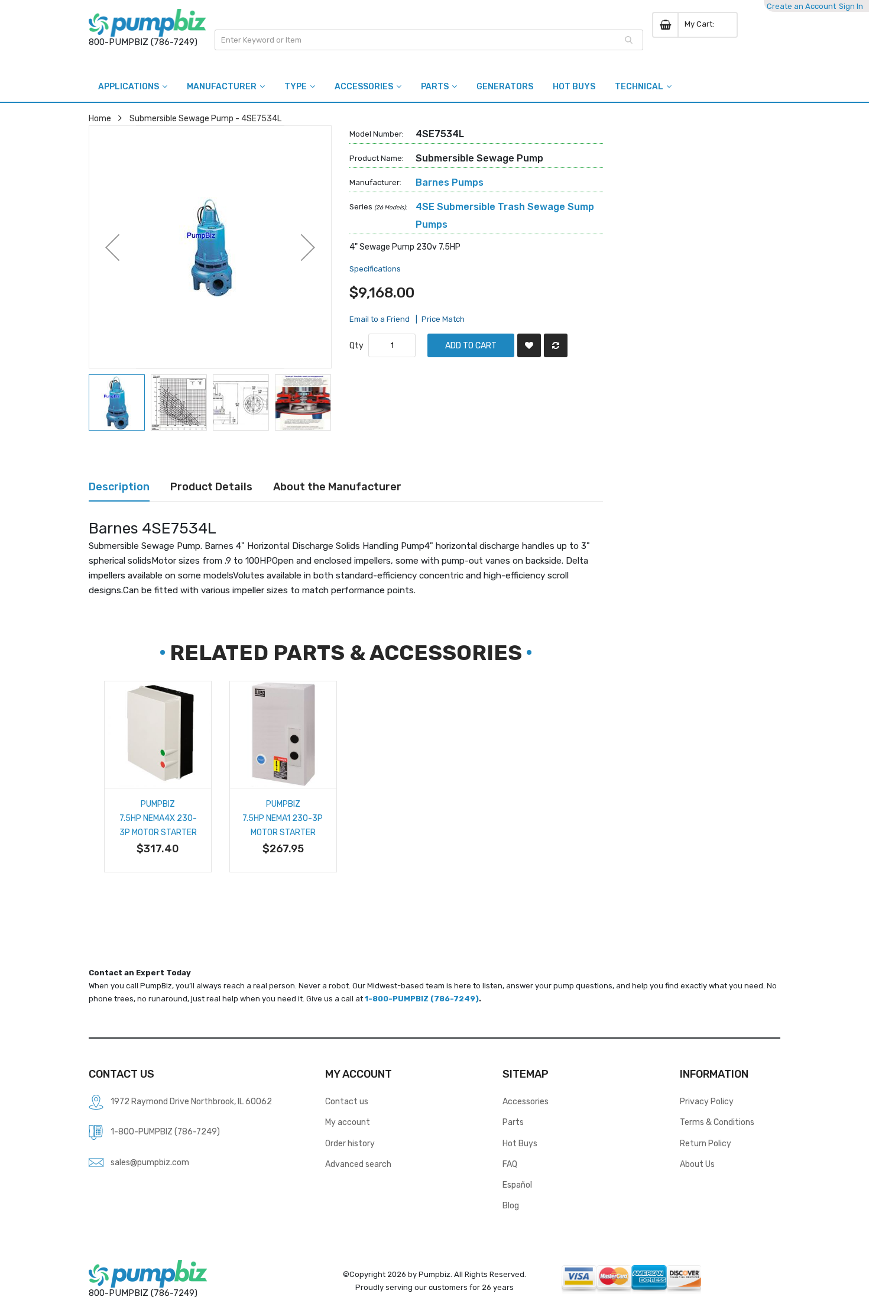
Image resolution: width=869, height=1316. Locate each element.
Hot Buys (519, 1143)
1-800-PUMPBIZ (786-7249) (422, 998)
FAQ (509, 1164)
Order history (350, 1143)
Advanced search (358, 1164)
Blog (510, 1205)
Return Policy (705, 1143)
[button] (112, 246)
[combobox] (429, 40)
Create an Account (801, 6)
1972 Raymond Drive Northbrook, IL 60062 (191, 1101)
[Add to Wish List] (529, 345)
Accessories (525, 1101)
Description (119, 486)
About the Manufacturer (337, 486)
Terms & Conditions (717, 1122)
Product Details (211, 486)
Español (517, 1184)
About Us (697, 1164)
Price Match (443, 319)
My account (347, 1122)
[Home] (147, 23)
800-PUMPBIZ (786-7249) (143, 42)
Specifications (375, 268)
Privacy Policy (707, 1101)
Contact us (346, 1101)
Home (100, 118)
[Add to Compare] (556, 345)
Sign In (851, 6)
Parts (513, 1122)
